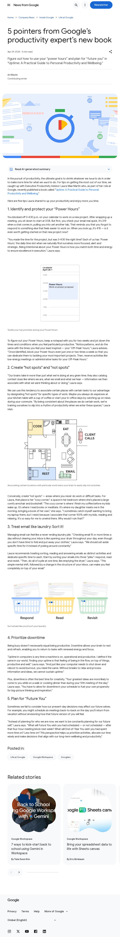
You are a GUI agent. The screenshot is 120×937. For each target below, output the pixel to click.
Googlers (66, 757)
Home (11, 17)
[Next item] (19, 872)
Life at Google (66, 17)
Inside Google (47, 17)
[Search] (76, 5)
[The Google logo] (13, 900)
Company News (27, 17)
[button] (101, 5)
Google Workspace (43, 757)
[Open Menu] (8, 5)
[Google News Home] (26, 5)
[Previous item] (11, 872)
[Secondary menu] (85, 5)
